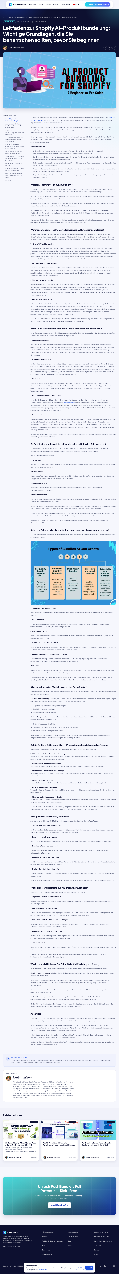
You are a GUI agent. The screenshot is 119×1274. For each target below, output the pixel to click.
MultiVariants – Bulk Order (101, 1236)
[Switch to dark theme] (82, 4)
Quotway (97, 1250)
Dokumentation (73, 1236)
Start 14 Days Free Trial (61, 1205)
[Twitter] (109, 1266)
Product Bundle (9, 21)
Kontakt (56, 4)
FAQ (43, 1245)
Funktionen (32, 4)
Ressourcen (65, 4)
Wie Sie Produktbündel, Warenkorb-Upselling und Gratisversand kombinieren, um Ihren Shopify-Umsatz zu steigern (58, 1145)
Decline (80, 1268)
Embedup (97, 1254)
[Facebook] (101, 1266)
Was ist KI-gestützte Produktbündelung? (11, 120)
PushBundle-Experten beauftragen (52, 1241)
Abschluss (8, 180)
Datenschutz (46, 1250)
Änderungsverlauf (47, 1254)
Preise (41, 4)
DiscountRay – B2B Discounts (103, 1241)
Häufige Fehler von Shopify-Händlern (13, 164)
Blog (4, 17)
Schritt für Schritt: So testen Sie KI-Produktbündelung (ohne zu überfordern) (14, 158)
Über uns (48, 4)
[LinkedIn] (105, 1266)
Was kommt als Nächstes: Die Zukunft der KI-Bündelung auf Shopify (14, 175)
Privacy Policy (42, 1269)
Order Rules (97, 1245)
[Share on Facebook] (114, 48)
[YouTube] (114, 1266)
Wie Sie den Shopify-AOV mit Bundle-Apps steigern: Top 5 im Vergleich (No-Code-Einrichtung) (20, 1145)
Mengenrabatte (69, 403)
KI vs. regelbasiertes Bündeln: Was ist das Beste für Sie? (13, 152)
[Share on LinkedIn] (105, 48)
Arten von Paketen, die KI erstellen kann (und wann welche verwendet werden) (14, 146)
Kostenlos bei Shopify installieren (98, 4)
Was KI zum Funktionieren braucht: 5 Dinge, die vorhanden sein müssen (14, 132)
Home (24, 4)
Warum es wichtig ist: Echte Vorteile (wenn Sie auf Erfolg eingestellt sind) (13, 125)
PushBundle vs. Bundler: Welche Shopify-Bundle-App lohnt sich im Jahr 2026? (97, 1144)
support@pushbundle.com (11, 1246)
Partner (70, 1245)
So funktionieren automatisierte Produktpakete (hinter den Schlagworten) (14, 139)
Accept (89, 1268)
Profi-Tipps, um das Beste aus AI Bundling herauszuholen (14, 169)
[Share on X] (110, 48)
